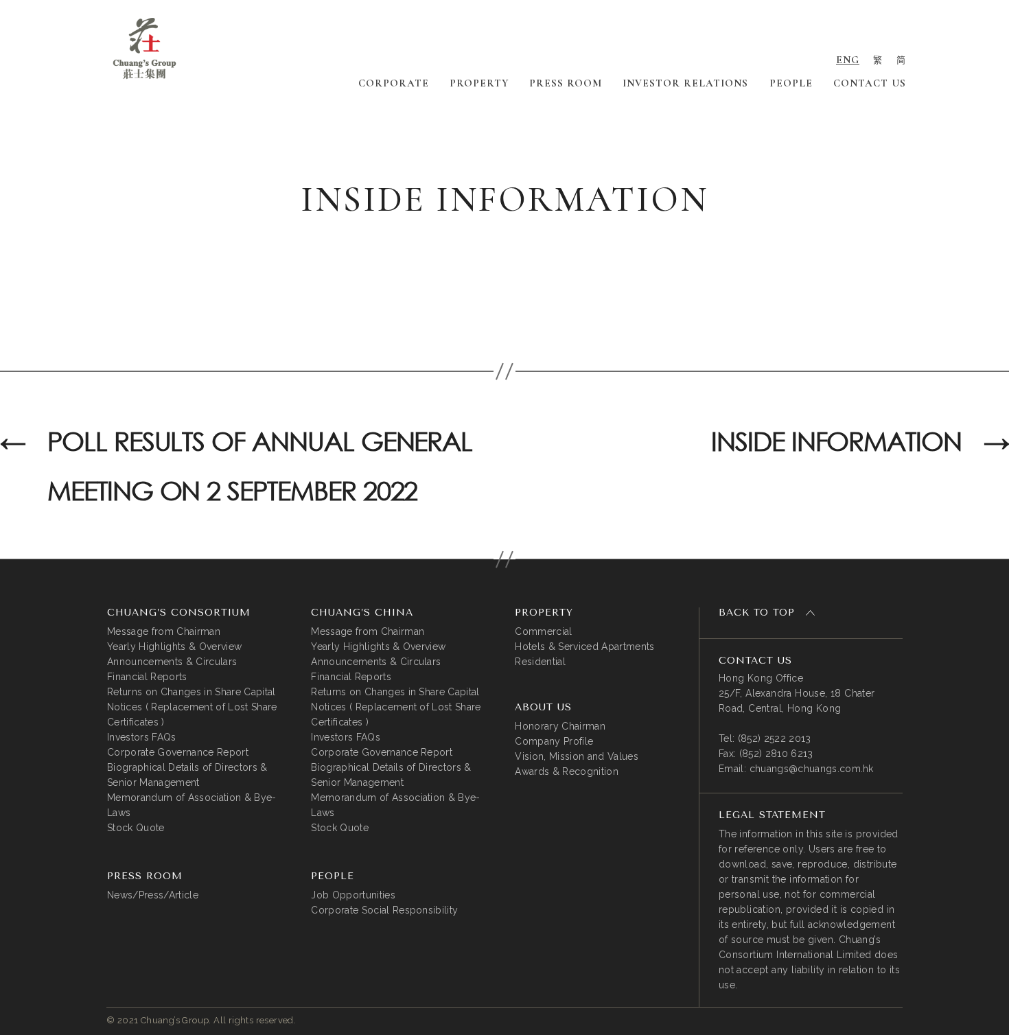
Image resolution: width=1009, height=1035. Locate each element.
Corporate (393, 83)
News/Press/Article (152, 894)
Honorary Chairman (560, 726)
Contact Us (869, 83)
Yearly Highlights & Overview (174, 646)
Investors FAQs (141, 737)
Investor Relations (685, 83)
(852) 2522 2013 (774, 738)
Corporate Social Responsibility (384, 910)
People (791, 83)
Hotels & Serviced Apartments (584, 646)
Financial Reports (147, 676)
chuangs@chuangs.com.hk (812, 768)
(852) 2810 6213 (776, 753)
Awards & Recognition (566, 771)
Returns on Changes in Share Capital (191, 691)
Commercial (543, 631)
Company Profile (554, 741)
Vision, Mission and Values (576, 756)
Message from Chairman (163, 631)
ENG (847, 60)
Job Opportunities (353, 894)
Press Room (565, 83)
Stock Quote (136, 827)
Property (479, 83)
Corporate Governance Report (177, 752)
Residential (540, 661)
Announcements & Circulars (172, 661)
